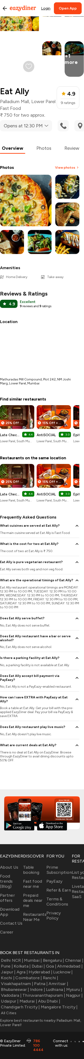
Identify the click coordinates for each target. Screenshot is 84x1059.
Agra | (22, 972)
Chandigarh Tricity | (20, 1007)
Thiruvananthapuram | (43, 995)
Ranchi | (50, 977)
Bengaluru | (53, 960)
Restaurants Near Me (34, 917)
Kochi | (7, 977)
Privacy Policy (53, 915)
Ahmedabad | (70, 966)
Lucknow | (63, 972)
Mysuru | (74, 989)
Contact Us (11, 923)
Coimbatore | (28, 977)
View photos (65, 168)
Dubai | (38, 966)
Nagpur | (74, 995)
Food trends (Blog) (6, 881)
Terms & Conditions (57, 901)
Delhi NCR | (12, 960)
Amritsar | (58, 983)
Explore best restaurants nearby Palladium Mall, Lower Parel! (40, 1022)
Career (7, 932)
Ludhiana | (55, 989)
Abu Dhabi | (49, 1001)
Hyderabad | (40, 972)
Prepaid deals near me (33, 900)
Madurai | (28, 1001)
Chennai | (74, 960)
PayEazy (54, 881)
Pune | (7, 966)
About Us (9, 867)
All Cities (8, 1013)
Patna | (41, 983)
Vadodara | (11, 995)
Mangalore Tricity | (59, 1007)
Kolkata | (22, 966)
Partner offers (7, 898)
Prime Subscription (59, 870)
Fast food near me (32, 884)
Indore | (37, 989)
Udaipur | (9, 1001)
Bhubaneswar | (15, 989)
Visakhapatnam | (17, 983)
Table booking (31, 870)
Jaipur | (8, 972)
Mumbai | (33, 960)
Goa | (51, 966)
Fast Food (10, 108)
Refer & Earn (58, 890)
